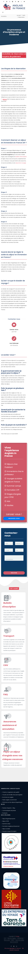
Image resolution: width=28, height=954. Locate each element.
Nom (7, 543)
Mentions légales (12, 938)
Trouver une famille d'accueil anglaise (12, 794)
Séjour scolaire (6, 828)
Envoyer (14, 573)
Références (20, 938)
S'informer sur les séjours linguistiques (12, 802)
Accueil (19, 15)
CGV (5, 665)
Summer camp (6, 823)
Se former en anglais (7, 797)
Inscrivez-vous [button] (14, 518)
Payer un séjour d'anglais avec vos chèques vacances (12, 755)
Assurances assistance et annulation (9, 725)
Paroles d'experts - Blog (8, 808)
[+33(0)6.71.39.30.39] (21, 1)
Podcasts (4, 813)
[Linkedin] (6, 1)
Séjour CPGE (5, 821)
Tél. (17, 550)
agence (4, 99)
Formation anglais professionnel (10, 826)
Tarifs (23, 15)
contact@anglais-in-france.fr (13, 948)
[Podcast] (15, 1)
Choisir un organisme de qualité (10, 792)
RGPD (12, 940)
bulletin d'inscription (21, 156)
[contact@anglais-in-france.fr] (24, 1)
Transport (8, 636)
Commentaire (9, 559)
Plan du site (7, 940)
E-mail (7, 550)
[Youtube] (18, 1)
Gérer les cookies (19, 940)
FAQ (5, 694)
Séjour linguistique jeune (8, 818)
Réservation (21, 17)
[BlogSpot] (12, 1)
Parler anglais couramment (9, 799)
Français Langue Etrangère (9, 831)
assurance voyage (21, 163)
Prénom (18, 543)
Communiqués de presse (9, 810)
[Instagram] (9, 1)
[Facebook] (3, 1)
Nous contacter (14, 942)
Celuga (17, 936)
